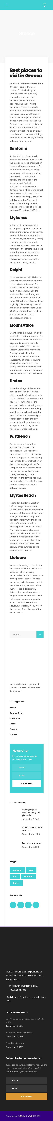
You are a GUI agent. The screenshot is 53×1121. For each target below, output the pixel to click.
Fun (14, 876)
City (31, 870)
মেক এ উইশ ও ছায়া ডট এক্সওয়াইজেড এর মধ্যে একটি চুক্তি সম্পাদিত (31, 812)
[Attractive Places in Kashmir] (15, 831)
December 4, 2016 (31, 834)
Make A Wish (26, 1116)
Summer (28, 876)
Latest (13, 723)
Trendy (13, 734)
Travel (16, 883)
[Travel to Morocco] (15, 847)
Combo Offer (16, 713)
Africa (13, 707)
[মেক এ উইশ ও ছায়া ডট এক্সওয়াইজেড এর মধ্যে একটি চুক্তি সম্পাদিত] (15, 813)
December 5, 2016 (30, 847)
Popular (14, 729)
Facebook (15, 718)
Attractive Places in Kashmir (19, 1032)
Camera (17, 870)
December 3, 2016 (30, 819)
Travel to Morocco (31, 843)
